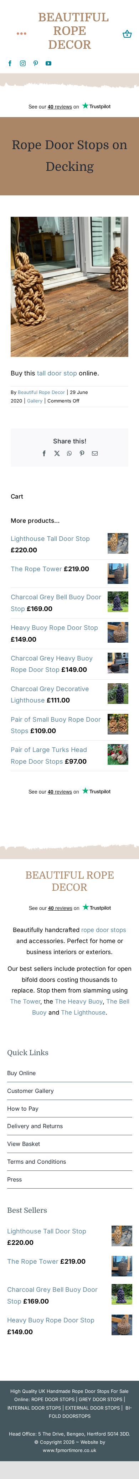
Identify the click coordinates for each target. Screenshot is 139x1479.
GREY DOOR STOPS (100, 1399)
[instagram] (23, 63)
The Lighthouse (83, 1012)
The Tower (25, 1001)
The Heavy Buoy (79, 1001)
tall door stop (57, 373)
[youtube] (48, 63)
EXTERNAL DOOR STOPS (92, 1408)
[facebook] (10, 63)
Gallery (34, 401)
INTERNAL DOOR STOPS (34, 1408)
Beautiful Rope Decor (41, 392)
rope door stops (103, 929)
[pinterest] (35, 63)
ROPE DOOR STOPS (52, 1399)
